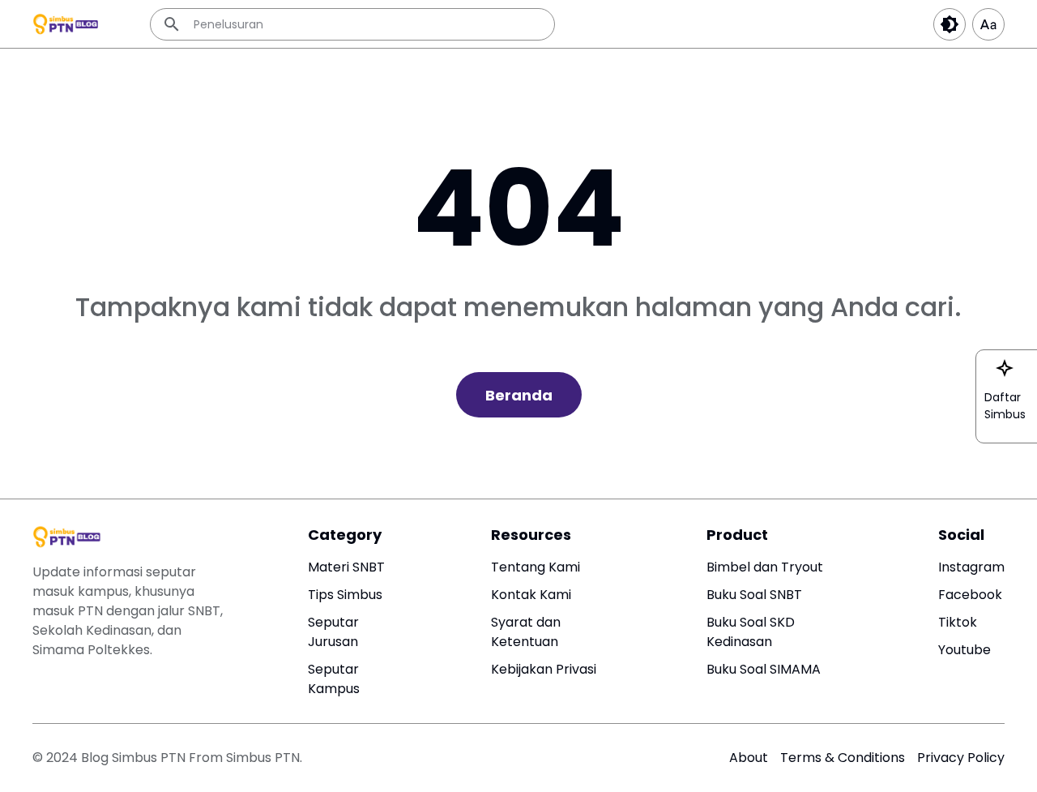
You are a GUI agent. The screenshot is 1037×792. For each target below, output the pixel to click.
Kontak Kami (531, 594)
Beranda (519, 395)
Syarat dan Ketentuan (526, 632)
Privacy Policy (961, 757)
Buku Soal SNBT (754, 594)
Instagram (971, 567)
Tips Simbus (345, 594)
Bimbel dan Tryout (764, 567)
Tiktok (957, 622)
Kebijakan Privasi (543, 669)
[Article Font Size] (988, 24)
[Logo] (68, 537)
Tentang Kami (535, 567)
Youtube (964, 649)
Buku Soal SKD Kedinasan (750, 632)
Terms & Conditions (842, 757)
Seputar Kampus (334, 679)
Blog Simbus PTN (135, 757)
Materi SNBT (346, 567)
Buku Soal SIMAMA (763, 669)
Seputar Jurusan (333, 632)
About (748, 757)
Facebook (970, 594)
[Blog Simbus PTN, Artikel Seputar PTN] (66, 24)
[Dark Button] (949, 24)
